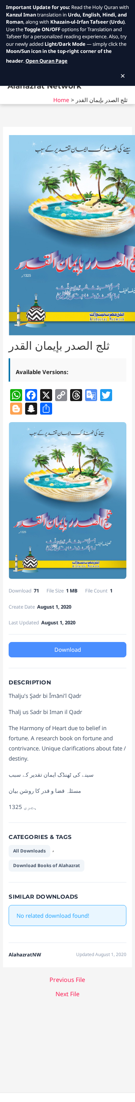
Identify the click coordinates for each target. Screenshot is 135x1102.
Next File (68, 994)
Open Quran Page (47, 60)
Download (67, 649)
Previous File (67, 980)
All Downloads (29, 851)
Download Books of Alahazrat (46, 865)
